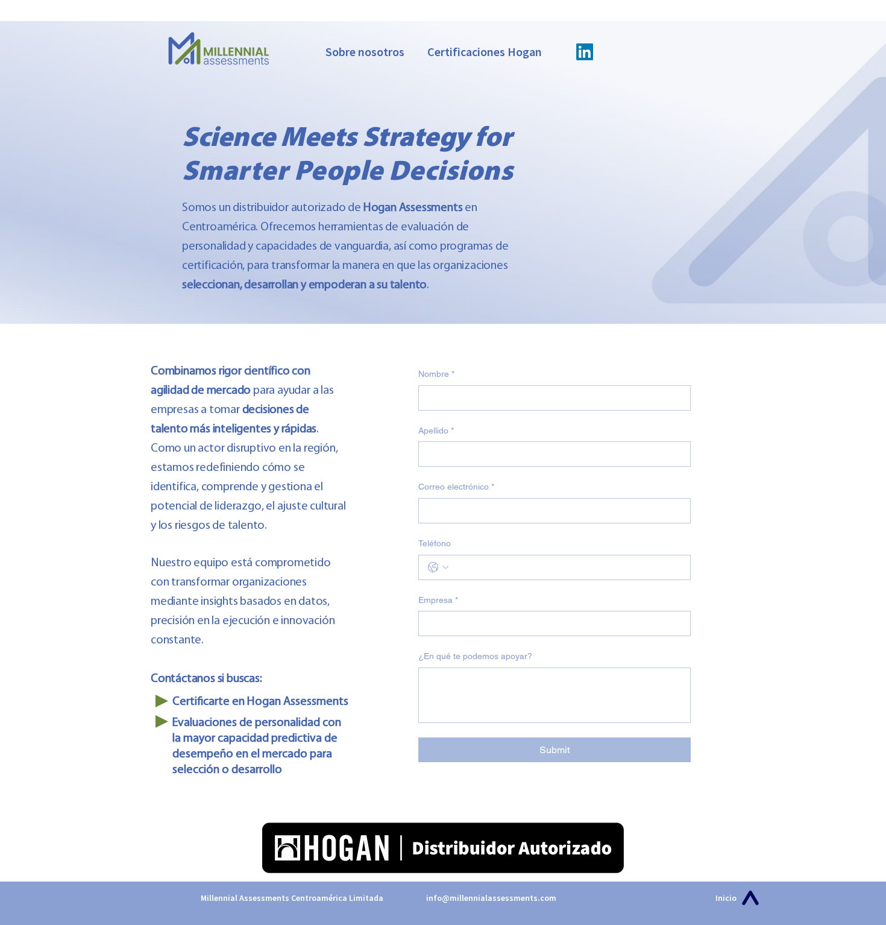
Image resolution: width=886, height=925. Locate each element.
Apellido (436, 430)
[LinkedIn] (584, 51)
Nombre (436, 374)
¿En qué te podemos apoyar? (475, 656)
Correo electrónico (456, 486)
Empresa (438, 600)
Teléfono (434, 543)
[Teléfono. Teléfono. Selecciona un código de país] (438, 567)
